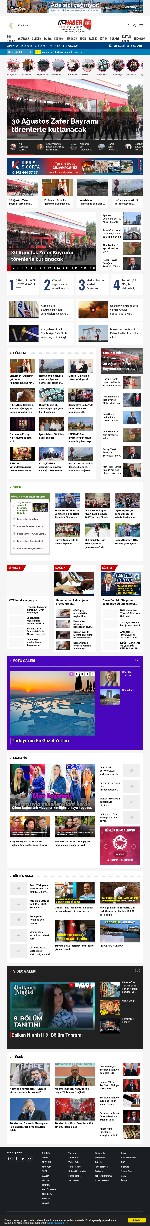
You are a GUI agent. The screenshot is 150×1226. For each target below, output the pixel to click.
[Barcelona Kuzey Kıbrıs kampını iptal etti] (22, 424)
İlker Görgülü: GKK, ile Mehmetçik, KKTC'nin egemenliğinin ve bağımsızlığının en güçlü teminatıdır (130, 284)
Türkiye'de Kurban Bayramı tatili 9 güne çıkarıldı (74, 947)
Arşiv (123, 1176)
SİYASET (46, 1198)
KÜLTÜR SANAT (126, 38)
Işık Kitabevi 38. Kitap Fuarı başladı (51, 436)
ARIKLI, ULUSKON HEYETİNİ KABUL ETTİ (26, 284)
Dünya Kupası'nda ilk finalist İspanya (66, 542)
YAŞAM (45, 1203)
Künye (124, 1153)
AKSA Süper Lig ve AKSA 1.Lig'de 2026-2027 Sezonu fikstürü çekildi (97, 514)
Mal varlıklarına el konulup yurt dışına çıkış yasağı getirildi (72, 843)
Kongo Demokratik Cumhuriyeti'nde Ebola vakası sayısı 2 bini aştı (54, 333)
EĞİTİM (103, 38)
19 (89, 267)
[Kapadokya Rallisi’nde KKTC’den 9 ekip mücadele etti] (80, 395)
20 (94, 267)
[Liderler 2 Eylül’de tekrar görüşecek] (80, 366)
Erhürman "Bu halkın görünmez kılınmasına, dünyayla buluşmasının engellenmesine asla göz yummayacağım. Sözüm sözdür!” (22, 379)
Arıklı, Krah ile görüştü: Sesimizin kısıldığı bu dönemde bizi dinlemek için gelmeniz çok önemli (51, 467)
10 (49, 267)
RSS (123, 1162)
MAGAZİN (72, 38)
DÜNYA (48, 38)
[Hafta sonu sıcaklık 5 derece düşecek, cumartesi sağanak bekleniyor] (51, 366)
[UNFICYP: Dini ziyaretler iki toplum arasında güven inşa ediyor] (80, 424)
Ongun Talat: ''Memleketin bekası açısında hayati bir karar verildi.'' (74, 909)
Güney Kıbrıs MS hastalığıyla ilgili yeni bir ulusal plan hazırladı (51, 408)
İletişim (124, 1180)
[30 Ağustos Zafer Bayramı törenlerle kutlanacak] (51, 238)
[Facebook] (16, 1158)
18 (85, 267)
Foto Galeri (73, 1158)
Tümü (136, 660)
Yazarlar (72, 1153)
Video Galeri (74, 1162)
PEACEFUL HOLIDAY (111, 945)
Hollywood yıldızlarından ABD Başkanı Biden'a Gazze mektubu (28, 843)
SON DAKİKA (11, 38)
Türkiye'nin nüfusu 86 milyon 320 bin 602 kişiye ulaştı (74, 1125)
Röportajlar (100, 1153)
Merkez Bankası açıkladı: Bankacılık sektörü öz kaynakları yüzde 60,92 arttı (96, 284)
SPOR (83, 38)
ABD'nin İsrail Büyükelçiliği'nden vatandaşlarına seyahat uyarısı (54, 310)
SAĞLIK (93, 38)
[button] (13, 705)
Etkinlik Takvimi (102, 1180)
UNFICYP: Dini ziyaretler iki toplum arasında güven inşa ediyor (80, 438)
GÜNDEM (36, 38)
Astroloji (99, 1162)
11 (53, 267)
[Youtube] (30, 1158)
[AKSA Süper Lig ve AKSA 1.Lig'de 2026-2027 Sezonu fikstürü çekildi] (97, 500)
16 (76, 267)
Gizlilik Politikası (129, 1158)
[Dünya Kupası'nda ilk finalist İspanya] (67, 530)
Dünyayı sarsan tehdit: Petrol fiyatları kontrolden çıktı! (125, 333)
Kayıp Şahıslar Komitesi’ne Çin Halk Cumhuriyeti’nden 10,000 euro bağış (117, 911)
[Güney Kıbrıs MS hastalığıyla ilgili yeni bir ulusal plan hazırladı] (51, 395)
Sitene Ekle (126, 1171)
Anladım (136, 1220)
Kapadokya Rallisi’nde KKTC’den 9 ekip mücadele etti (80, 408)
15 (71, 267)
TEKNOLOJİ (139, 38)
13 (62, 267)
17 (80, 267)
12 (58, 267)
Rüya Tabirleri (101, 1167)
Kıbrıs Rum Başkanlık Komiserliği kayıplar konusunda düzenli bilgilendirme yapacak (22, 408)
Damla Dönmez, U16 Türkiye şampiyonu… (126, 542)
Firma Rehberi (75, 1176)
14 (67, 267)
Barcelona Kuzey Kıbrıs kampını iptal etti (21, 438)
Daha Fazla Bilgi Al (57, 1222)
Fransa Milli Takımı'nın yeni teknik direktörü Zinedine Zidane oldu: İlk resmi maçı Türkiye (67, 514)
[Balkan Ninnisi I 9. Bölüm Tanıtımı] (52, 1005)
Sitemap (125, 1167)
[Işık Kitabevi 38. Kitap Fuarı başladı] (51, 424)
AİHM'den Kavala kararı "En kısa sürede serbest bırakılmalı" (28, 1090)
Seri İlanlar (73, 1180)
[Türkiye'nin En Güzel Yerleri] (52, 703)
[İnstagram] (10, 1158)
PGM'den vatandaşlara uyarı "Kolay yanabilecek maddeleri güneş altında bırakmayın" (21, 467)
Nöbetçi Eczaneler (77, 1171)
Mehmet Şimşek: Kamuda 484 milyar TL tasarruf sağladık (72, 1090)
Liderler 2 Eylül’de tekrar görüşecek (78, 377)
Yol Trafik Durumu (103, 1176)
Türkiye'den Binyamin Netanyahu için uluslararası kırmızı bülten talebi (29, 1127)
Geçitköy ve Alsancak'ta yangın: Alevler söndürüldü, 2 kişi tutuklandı (124, 310)
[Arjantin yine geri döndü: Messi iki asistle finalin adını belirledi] (127, 500)
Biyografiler (100, 1158)
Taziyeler (99, 1171)
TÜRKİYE (114, 38)
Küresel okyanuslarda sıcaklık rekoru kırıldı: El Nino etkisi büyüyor (60, 284)
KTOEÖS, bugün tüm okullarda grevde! (62, 52)
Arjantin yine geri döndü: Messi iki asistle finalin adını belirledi (125, 514)
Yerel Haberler (75, 1167)
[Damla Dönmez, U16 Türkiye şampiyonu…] (127, 530)
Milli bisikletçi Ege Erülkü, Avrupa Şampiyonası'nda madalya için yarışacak (95, 544)
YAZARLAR (23, 38)
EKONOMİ (59, 38)
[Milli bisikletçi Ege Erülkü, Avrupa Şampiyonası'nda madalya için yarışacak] (97, 530)
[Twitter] (23, 1158)
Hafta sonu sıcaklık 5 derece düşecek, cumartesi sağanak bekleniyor (51, 379)
